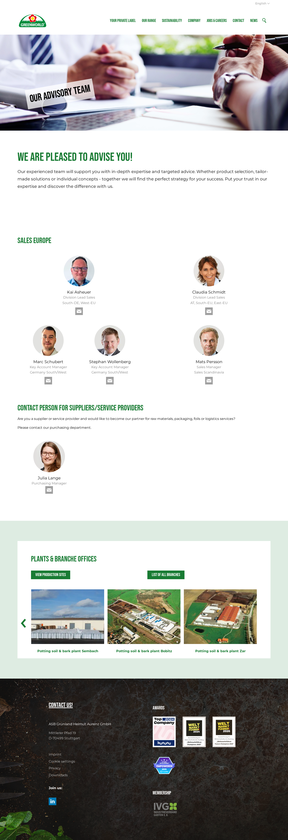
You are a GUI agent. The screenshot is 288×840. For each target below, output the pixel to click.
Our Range (149, 20)
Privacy (55, 768)
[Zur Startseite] (32, 20)
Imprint (55, 754)
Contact (238, 20)
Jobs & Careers (217, 20)
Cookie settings (62, 761)
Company (194, 20)
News (253, 20)
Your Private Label (123, 20)
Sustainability (172, 20)
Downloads (58, 775)
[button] (79, 311)
